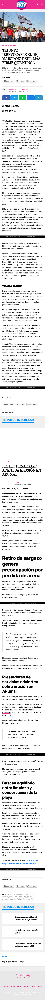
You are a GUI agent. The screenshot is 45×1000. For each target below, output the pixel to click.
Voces (33, 986)
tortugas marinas (9, 899)
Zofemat (34, 899)
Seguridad (26, 986)
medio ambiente (16, 897)
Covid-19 (39, 986)
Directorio (6, 986)
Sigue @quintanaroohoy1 (13, 962)
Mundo (19, 986)
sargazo (33, 897)
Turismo (26, 899)
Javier (18, 482)
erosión (5, 897)
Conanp (35, 894)
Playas (26, 897)
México (12, 986)
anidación (27, 894)
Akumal (19, 894)
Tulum (19, 899)
